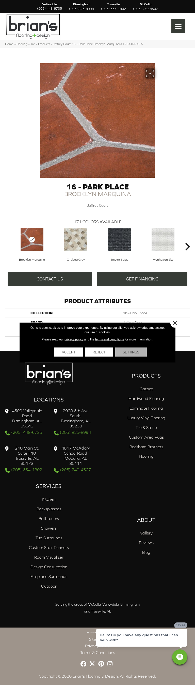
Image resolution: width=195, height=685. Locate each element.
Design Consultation (48, 566)
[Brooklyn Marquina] (32, 239)
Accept (68, 352)
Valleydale (49, 6)
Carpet (146, 388)
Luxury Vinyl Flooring (146, 417)
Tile (32, 44)
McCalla (145, 6)
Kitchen (49, 499)
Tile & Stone (146, 427)
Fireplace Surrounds (48, 576)
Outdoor (49, 586)
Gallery (146, 533)
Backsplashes (49, 509)
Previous (7, 239)
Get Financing (142, 278)
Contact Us (50, 278)
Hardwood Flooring (146, 398)
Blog (146, 552)
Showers (49, 528)
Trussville (113, 6)
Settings (131, 352)
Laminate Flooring (146, 408)
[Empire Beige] (119, 239)
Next (187, 239)
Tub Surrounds (49, 537)
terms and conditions (109, 339)
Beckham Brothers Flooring (146, 451)
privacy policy (73, 339)
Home (9, 44)
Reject (99, 352)
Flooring (22, 44)
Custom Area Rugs (146, 437)
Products (44, 44)
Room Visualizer (48, 557)
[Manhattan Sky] (163, 239)
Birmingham (81, 6)
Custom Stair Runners (49, 547)
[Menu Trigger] (178, 26)
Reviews (146, 542)
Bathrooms (49, 518)
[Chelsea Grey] (76, 239)
